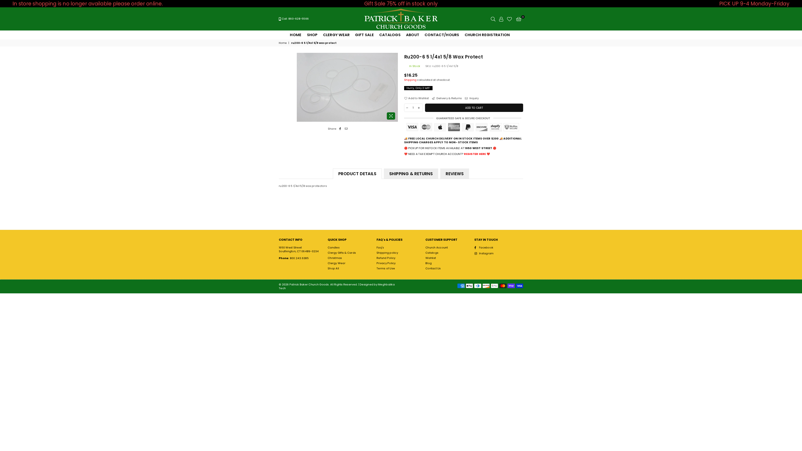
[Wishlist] (509, 19)
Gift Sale (364, 34)
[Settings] (501, 19)
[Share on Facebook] (340, 129)
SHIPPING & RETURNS (411, 174)
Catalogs (431, 253)
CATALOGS (390, 34)
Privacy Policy (386, 263)
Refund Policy (386, 258)
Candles (334, 248)
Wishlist (430, 258)
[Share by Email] (346, 129)
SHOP (312, 34)
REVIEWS (455, 174)
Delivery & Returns (449, 98)
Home (283, 43)
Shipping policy (387, 253)
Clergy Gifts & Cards (342, 253)
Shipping (410, 80)
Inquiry (474, 98)
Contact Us (433, 268)
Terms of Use (386, 268)
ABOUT (412, 34)
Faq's (380, 248)
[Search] (493, 19)
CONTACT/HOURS (442, 34)
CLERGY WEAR (336, 34)
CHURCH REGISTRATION (487, 34)
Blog (428, 263)
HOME (295, 34)
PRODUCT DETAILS (357, 174)
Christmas (335, 258)
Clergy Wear (336, 263)
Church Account (436, 248)
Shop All (333, 268)
